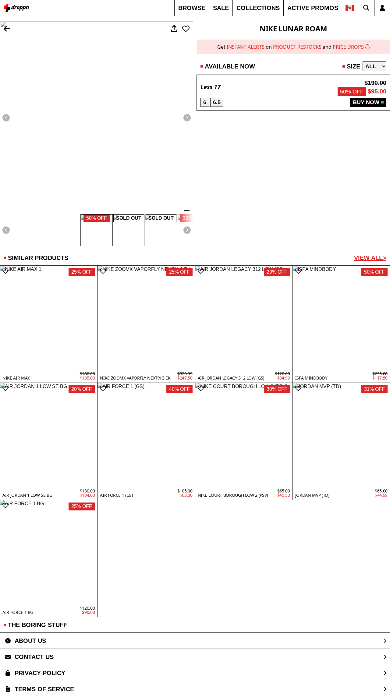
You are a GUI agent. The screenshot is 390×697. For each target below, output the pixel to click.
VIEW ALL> (370, 257)
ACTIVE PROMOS (312, 8)
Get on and (290, 47)
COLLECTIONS (258, 8)
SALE (221, 8)
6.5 (217, 102)
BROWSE (191, 8)
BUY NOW (366, 102)
